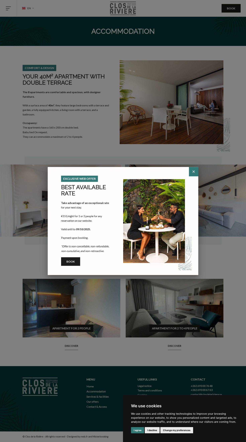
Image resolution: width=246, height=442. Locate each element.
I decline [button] (152, 430)
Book (70, 261)
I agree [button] (137, 430)
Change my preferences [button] (176, 430)
